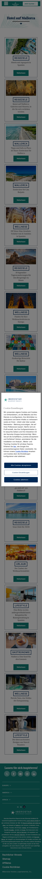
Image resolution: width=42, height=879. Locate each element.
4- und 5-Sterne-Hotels (31, 820)
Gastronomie (21, 652)
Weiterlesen (21, 73)
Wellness (21, 227)
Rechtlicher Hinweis (12, 855)
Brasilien (11, 830)
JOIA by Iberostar (22, 832)
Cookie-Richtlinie (21, 451)
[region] (21, 440)
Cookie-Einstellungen (21, 472)
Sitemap (6, 859)
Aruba (23, 830)
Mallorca (21, 143)
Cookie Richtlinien (11, 867)
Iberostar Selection (19, 834)
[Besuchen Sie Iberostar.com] (21, 812)
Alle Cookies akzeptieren (21, 465)
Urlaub (21, 564)
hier (14, 446)
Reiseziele (21, 58)
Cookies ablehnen (21, 480)
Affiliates (6, 863)
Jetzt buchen (29, 4)
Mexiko (24, 827)
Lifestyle (21, 605)
